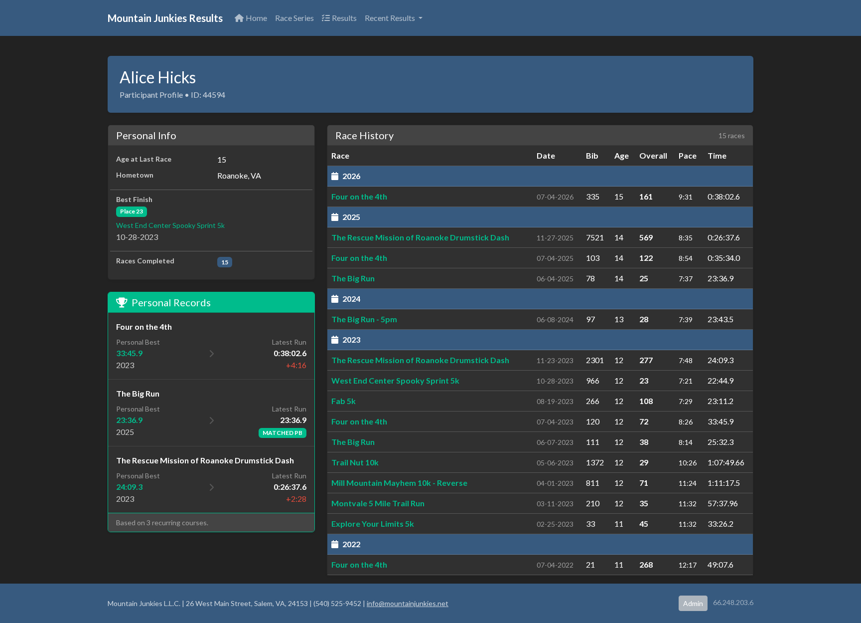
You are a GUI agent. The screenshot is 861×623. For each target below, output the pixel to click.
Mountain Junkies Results (165, 18)
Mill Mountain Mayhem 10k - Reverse (399, 482)
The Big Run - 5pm (364, 319)
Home (256, 17)
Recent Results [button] (391, 17)
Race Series (294, 17)
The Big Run (353, 278)
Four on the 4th (359, 196)
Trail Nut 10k (355, 462)
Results (344, 17)
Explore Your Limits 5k (372, 523)
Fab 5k (343, 401)
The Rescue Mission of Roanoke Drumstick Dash (420, 237)
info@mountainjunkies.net (407, 603)
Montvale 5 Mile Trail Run (378, 503)
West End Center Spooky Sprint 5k (170, 225)
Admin (693, 603)
